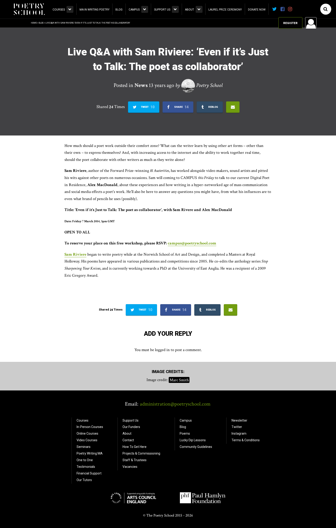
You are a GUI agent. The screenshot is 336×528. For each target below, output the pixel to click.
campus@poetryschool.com (192, 243)
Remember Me (274, 81)
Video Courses (87, 440)
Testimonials (86, 466)
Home (34, 23)
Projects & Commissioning (141, 453)
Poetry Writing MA (90, 453)
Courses (59, 9)
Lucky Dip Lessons (193, 440)
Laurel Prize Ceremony (225, 9)
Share (181, 107)
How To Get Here (135, 447)
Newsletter (239, 420)
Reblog (213, 107)
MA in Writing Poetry (94, 9)
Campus (134, 9)
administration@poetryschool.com (175, 404)
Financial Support (89, 473)
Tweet (147, 107)
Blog (119, 9)
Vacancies (130, 466)
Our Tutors (84, 480)
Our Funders (131, 427)
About (189, 9)
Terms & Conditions (246, 440)
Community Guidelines (196, 447)
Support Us (162, 9)
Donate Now (257, 9)
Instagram (239, 433)
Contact (128, 440)
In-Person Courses (90, 427)
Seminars (84, 447)
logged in (162, 349)
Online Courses (87, 433)
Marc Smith (179, 379)
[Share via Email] (233, 107)
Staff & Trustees (135, 460)
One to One (85, 460)
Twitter (237, 427)
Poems (185, 433)
